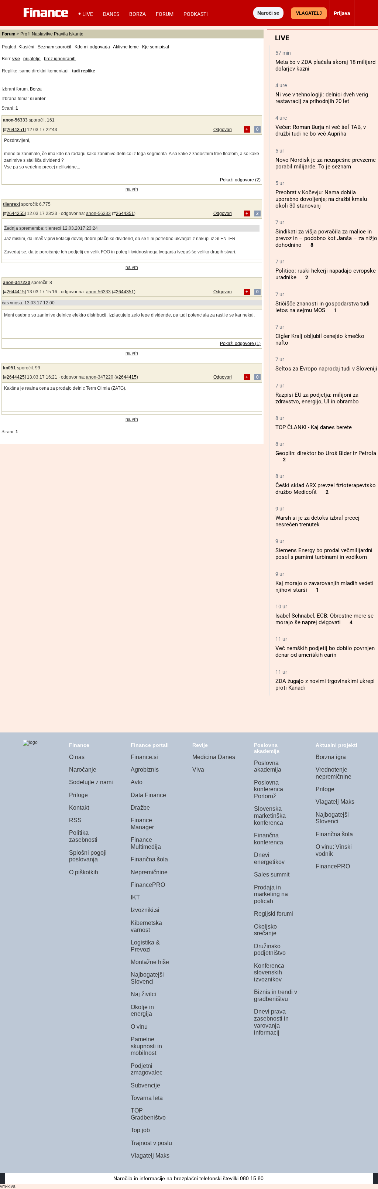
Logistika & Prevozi (145, 946)
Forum (164, 14)
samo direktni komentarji (44, 71)
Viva (198, 769)
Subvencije (145, 1085)
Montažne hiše (150, 962)
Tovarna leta (147, 1098)
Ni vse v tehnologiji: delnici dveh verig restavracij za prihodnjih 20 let (321, 98)
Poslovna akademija (267, 766)
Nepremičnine (149, 872)
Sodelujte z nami (91, 782)
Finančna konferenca (268, 838)
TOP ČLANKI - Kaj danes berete (313, 427)
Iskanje (76, 34)
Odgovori (222, 129)
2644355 (16, 213)
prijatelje (32, 58)
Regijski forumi (273, 913)
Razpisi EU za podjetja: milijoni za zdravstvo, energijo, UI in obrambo (317, 398)
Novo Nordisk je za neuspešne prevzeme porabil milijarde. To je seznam (325, 163)
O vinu (139, 1027)
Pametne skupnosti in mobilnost (146, 1046)
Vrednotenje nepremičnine (333, 773)
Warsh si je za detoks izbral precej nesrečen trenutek (317, 521)
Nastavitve (42, 34)
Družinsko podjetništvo (270, 949)
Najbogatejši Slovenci (147, 978)
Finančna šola (149, 859)
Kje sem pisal (155, 46)
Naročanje (82, 769)
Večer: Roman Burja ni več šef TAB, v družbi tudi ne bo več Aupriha (320, 130)
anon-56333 (15, 120)
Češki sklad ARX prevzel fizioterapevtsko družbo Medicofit (325, 488)
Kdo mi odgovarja (92, 46)
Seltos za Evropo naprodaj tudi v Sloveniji (326, 368)
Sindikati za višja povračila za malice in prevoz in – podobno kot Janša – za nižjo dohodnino (326, 238)
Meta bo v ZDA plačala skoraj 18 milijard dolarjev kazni (325, 65)
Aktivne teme (126, 46)
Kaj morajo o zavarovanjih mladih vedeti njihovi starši (324, 586)
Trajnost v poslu (151, 1143)
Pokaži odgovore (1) (240, 343)
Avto (136, 782)
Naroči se (268, 13)
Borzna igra (331, 757)
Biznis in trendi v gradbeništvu (275, 995)
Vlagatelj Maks (150, 1155)
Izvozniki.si (145, 910)
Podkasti (195, 14)
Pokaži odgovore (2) (240, 179)
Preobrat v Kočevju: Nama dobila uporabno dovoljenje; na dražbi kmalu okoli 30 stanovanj (321, 199)
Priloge (78, 795)
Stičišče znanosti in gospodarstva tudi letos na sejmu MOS (322, 307)
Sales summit (271, 874)
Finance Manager (142, 823)
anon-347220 (16, 282)
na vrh (132, 189)
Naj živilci (143, 994)
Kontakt (79, 807)
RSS (75, 820)
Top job (140, 1130)
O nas (77, 757)
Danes (111, 14)
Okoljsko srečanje (265, 930)
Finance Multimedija (146, 843)
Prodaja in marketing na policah (271, 894)
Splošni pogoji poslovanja (88, 856)
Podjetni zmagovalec (146, 1069)
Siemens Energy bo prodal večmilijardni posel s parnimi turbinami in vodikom (323, 553)
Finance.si (144, 757)
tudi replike (83, 71)
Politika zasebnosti (83, 836)
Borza (137, 14)
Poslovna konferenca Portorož (268, 789)
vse (16, 58)
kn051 (9, 367)
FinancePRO (148, 885)
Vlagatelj (309, 13)
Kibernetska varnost (146, 926)
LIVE (87, 14)
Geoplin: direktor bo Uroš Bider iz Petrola (325, 453)
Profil (25, 34)
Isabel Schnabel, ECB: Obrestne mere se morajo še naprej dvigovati (324, 619)
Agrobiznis (145, 769)
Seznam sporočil (54, 46)
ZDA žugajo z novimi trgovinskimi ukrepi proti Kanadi (325, 684)
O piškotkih (83, 872)
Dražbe (140, 807)
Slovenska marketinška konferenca (270, 816)
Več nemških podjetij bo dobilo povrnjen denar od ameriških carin (325, 651)
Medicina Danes (213, 757)
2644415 (16, 291)
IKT (135, 897)
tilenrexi (11, 204)
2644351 (16, 129)
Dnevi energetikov (269, 858)
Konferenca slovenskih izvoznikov (269, 973)
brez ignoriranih (60, 58)
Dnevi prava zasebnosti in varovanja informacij (271, 1021)
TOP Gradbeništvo (148, 1114)
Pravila (61, 34)
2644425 (16, 377)
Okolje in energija (142, 1010)
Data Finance (148, 795)
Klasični (26, 46)
